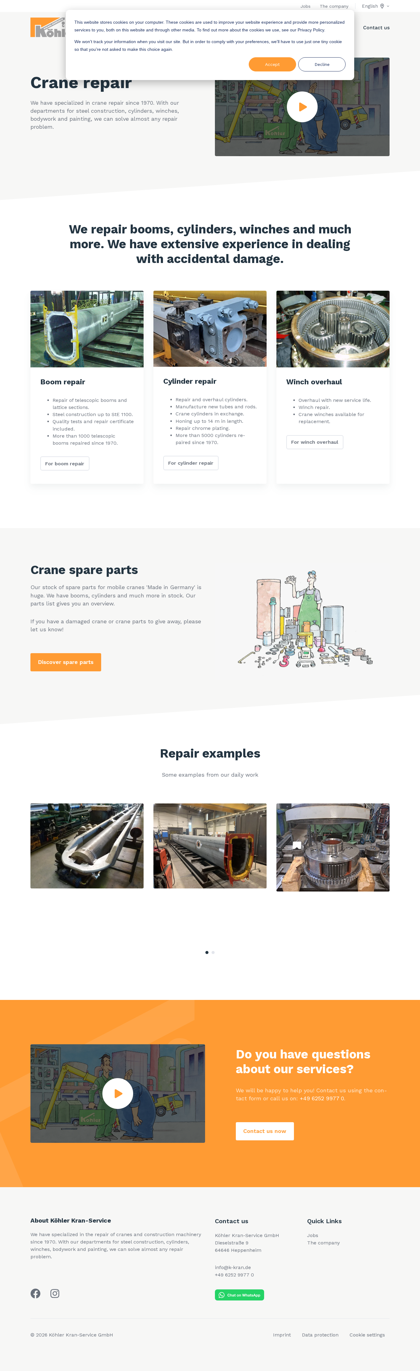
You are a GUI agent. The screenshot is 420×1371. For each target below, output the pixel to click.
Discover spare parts (65, 662)
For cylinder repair (190, 463)
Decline (322, 64)
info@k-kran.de (233, 1267)
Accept (272, 64)
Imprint (282, 1335)
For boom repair (64, 464)
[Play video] (302, 106)
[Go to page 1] (206, 952)
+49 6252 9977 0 (322, 1098)
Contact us (376, 27)
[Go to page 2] (213, 952)
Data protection (320, 1335)
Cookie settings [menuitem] (367, 1335)
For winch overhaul (314, 442)
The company (334, 6)
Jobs (305, 6)
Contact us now (264, 1131)
